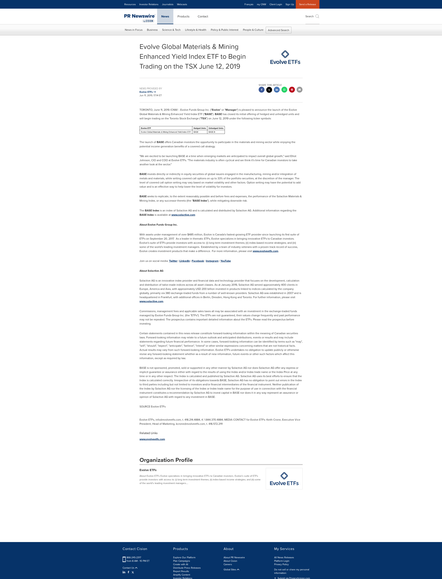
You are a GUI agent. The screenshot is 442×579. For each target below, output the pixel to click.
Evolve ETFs (148, 470)
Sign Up (290, 4)
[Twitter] (133, 572)
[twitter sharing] (269, 90)
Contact (203, 16)
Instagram (212, 261)
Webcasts (182, 4)
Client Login (276, 4)
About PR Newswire (234, 557)
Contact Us (129, 567)
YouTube (225, 261)
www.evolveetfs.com (265, 251)
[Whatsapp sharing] (284, 90)
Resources (130, 4)
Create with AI (180, 564)
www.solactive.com (183, 215)
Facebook (198, 261)
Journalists (168, 4)
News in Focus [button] (133, 30)
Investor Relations (148, 4)
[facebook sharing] (262, 90)
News (165, 16)
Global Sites (230, 569)
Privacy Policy (281, 564)
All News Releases (284, 557)
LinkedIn (184, 261)
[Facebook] (128, 572)
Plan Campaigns (181, 561)
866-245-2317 (134, 557)
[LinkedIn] (124, 572)
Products (183, 16)
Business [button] (152, 30)
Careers (228, 564)
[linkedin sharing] (277, 90)
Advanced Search (278, 30)
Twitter (173, 261)
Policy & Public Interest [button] (224, 30)
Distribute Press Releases (187, 567)
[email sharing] (299, 90)
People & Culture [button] (253, 30)
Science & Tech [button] (171, 30)
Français (248, 4)
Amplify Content (181, 574)
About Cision (230, 561)
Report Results (181, 571)
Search (309, 16)
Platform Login (281, 561)
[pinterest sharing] (292, 90)
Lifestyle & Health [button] (195, 30)
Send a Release (307, 4)
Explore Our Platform (184, 557)
